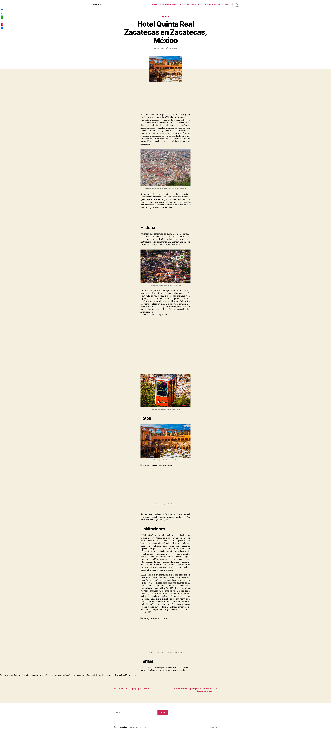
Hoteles (165, 16)
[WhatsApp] (2, 17)
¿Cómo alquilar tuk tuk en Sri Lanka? (164, 4)
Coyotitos (97, 4)
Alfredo (161, 48)
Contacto (182, 4)
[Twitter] (2, 14)
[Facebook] (2, 10)
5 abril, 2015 (173, 48)
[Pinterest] (2, 24)
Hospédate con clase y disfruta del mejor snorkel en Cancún (208, 4)
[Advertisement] (25, 100)
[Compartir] (2, 28)
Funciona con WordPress (137, 727)
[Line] (2, 21)
